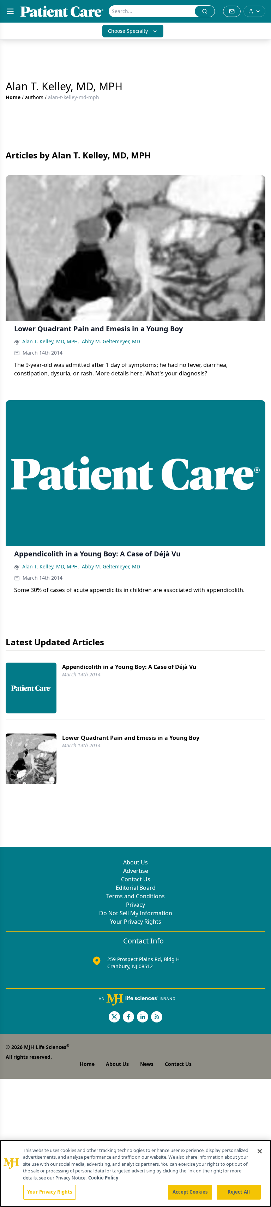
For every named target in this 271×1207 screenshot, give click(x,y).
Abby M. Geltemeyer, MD (111, 341)
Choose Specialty (128, 31)
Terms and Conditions (135, 896)
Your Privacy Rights (135, 921)
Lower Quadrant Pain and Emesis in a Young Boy (130, 738)
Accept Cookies (190, 1192)
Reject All (239, 1192)
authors (34, 97)
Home (13, 97)
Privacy (135, 905)
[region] (135, 1173)
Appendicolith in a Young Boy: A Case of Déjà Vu (129, 667)
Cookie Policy (103, 1178)
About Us (135, 862)
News (146, 1064)
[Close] (259, 1151)
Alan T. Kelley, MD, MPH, (50, 341)
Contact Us (135, 879)
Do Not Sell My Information (135, 913)
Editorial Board (136, 888)
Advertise (135, 871)
